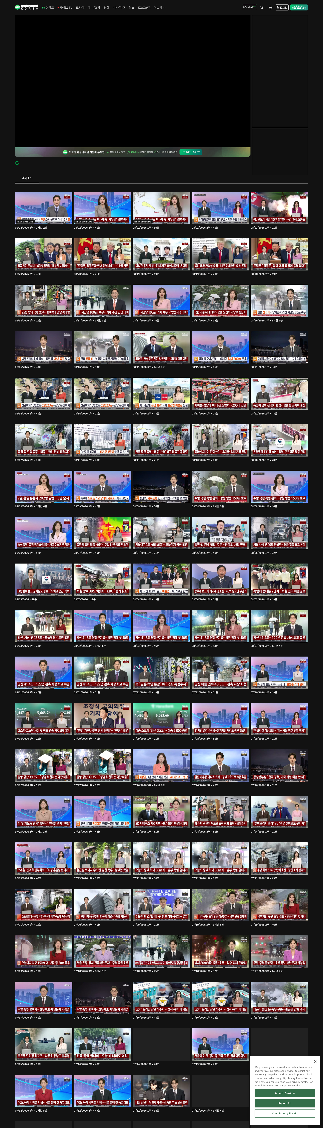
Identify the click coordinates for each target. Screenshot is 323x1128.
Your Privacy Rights (285, 1113)
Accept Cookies (285, 1093)
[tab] (27, 178)
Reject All (285, 1103)
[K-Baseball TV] (249, 7)
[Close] (315, 1061)
